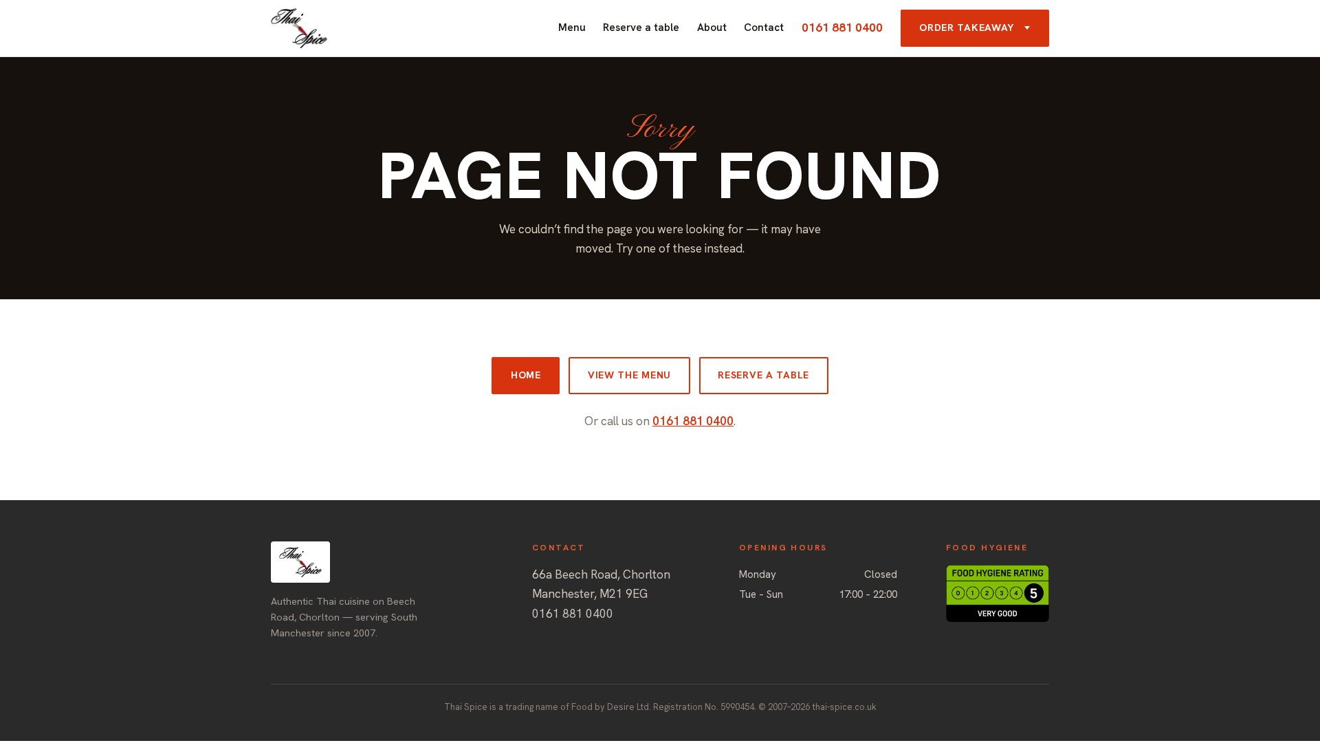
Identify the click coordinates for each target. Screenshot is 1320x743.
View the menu (629, 375)
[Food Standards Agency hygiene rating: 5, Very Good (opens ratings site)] (997, 593)
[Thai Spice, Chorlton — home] (299, 28)
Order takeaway (966, 27)
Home (526, 375)
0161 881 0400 (842, 27)
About (712, 27)
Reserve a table (641, 27)
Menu (572, 27)
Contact (764, 27)
